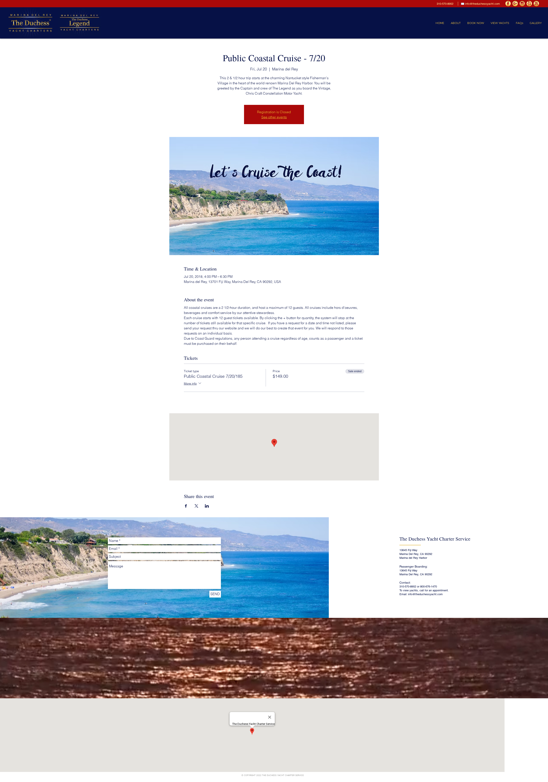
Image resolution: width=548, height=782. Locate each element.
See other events (274, 117)
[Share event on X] (196, 506)
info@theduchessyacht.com (425, 594)
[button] (499, 23)
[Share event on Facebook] (186, 506)
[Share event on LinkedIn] (207, 506)
